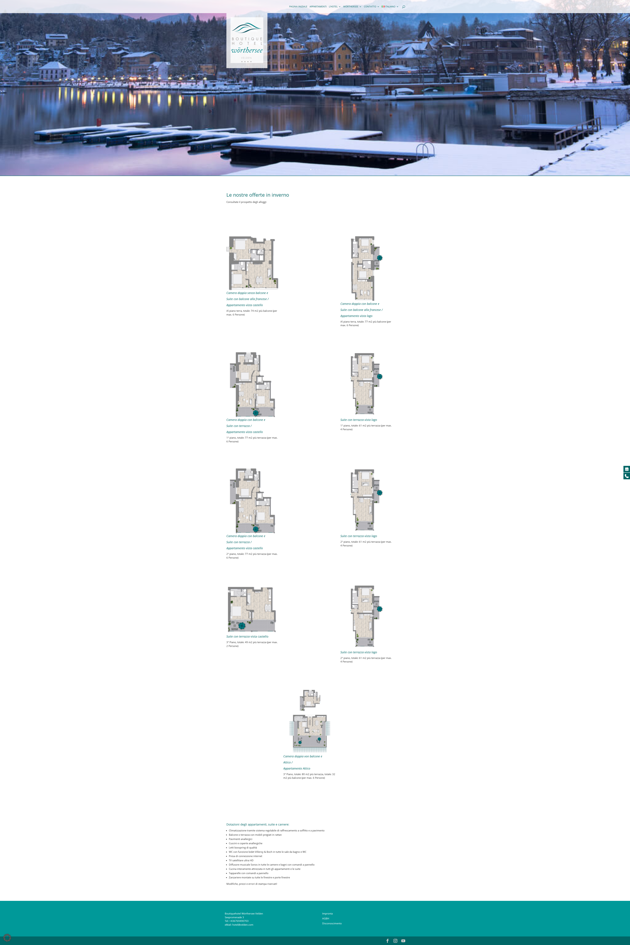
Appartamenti (318, 6)
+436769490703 (239, 921)
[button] (7, 938)
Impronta (327, 913)
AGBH (325, 918)
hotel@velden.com (242, 924)
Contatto (370, 6)
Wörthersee (350, 6)
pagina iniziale (298, 6)
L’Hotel (333, 6)
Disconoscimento (332, 923)
